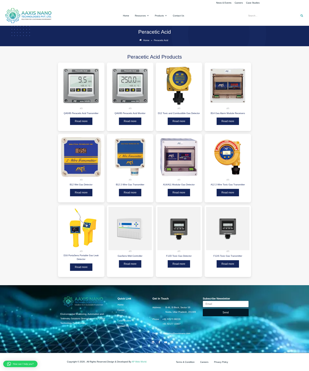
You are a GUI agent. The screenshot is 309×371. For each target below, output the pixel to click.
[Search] (301, 15)
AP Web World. (139, 361)
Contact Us (178, 15)
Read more (81, 121)
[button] (20, 364)
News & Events (223, 3)
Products (159, 15)
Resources (140, 15)
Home (126, 15)
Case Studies (253, 3)
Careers (239, 3)
